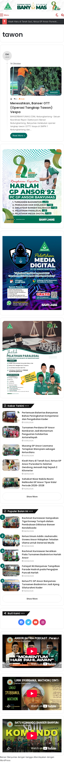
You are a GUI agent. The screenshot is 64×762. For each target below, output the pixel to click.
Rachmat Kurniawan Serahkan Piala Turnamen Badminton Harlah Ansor (41, 554)
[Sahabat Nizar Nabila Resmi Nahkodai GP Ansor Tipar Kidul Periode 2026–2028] (11, 483)
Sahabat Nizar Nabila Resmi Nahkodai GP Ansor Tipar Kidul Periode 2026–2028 (39, 482)
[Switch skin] (57, 14)
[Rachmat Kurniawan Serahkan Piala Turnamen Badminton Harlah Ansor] (11, 555)
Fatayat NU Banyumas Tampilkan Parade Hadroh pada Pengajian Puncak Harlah (41, 569)
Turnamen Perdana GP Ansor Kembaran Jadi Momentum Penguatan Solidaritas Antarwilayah (38, 432)
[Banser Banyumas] (32, 6)
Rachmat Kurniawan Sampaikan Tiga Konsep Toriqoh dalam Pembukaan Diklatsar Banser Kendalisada (40, 522)
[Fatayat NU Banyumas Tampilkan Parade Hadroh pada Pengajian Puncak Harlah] (11, 570)
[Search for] (62, 14)
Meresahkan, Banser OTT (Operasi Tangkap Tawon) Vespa (31, 107)
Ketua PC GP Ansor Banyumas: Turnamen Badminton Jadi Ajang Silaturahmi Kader (40, 584)
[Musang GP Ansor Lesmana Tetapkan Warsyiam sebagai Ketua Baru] (11, 450)
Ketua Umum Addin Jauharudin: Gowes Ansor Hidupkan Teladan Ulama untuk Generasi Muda (40, 539)
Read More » (19, 135)
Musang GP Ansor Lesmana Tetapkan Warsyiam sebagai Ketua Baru (38, 449)
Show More (32, 496)
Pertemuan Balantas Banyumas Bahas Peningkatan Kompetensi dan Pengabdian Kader (40, 416)
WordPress (5, 760)
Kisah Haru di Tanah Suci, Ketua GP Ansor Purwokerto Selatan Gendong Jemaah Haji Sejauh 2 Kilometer (41, 465)
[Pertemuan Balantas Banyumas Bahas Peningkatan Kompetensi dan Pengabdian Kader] (11, 417)
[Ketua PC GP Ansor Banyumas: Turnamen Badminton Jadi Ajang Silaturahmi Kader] (11, 585)
